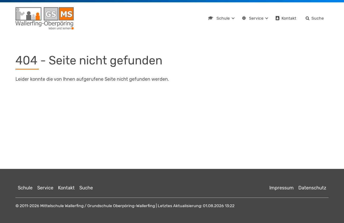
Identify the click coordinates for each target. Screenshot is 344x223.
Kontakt (289, 18)
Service (256, 18)
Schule (223, 18)
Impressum (281, 188)
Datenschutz (312, 188)
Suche (317, 18)
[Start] (44, 18)
